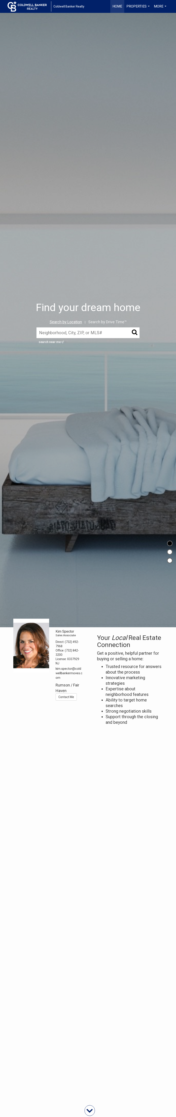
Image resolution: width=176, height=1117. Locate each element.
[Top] (170, 543)
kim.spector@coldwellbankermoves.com (69, 673)
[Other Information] (170, 560)
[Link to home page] (29, 6)
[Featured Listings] (170, 552)
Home (117, 6)
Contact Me (66, 697)
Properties (138, 8)
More (160, 8)
